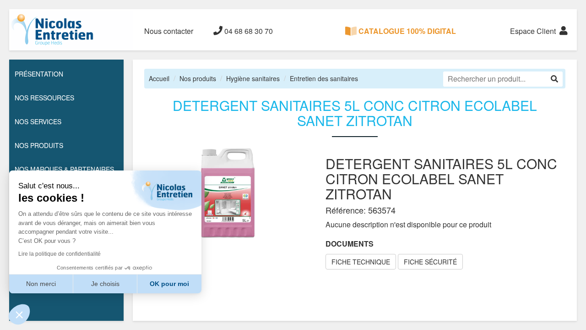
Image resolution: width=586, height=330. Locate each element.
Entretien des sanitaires (324, 78)
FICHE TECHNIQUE (360, 261)
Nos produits (197, 78)
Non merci (41, 283)
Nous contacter (168, 31)
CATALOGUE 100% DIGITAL (406, 31)
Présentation (39, 73)
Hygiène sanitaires (253, 78)
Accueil (159, 78)
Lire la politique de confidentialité (59, 254)
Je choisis (105, 283)
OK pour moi (169, 283)
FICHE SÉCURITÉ (430, 261)
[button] (19, 314)
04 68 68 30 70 (247, 31)
